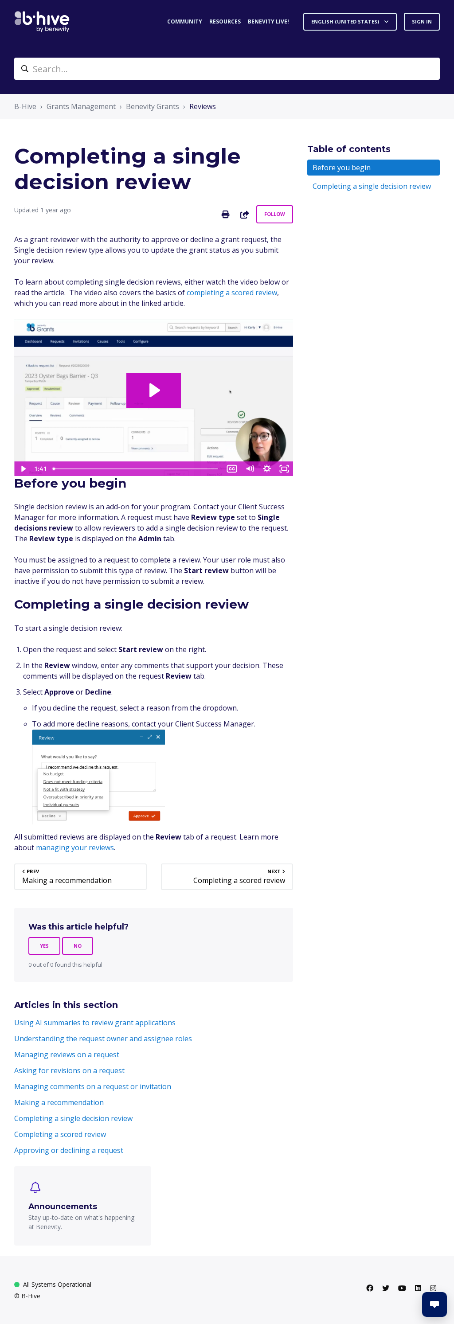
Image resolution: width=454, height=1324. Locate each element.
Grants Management (81, 106)
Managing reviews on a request (66, 1054)
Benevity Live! (268, 21)
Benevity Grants (152, 106)
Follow (274, 214)
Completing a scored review (60, 1134)
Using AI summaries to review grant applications (95, 1022)
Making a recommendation (59, 1102)
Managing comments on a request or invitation (92, 1086)
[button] (434, 1304)
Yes (44, 945)
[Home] (42, 22)
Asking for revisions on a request (69, 1070)
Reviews (202, 106)
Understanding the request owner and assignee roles (103, 1038)
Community (184, 21)
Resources (225, 21)
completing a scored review (232, 292)
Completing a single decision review (73, 1118)
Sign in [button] (422, 21)
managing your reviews (75, 847)
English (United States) (345, 21)
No (78, 945)
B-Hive (25, 106)
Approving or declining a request (68, 1150)
